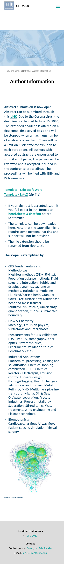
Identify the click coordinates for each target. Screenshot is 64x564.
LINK (13, 116)
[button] (57, 6)
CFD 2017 (32, 536)
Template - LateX (16, 194)
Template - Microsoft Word (23, 190)
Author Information (41, 71)
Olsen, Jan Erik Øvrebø (39, 548)
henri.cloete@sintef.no (24, 214)
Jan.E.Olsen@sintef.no (34, 553)
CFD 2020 (25, 71)
